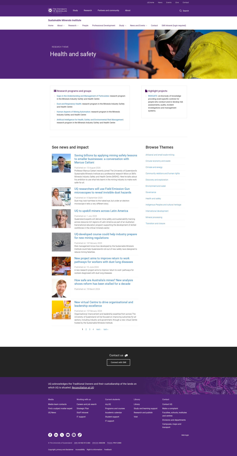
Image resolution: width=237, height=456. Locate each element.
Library (137, 404)
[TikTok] (80, 435)
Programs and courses (115, 408)
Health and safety (153, 198)
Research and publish (143, 412)
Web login (185, 435)
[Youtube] (68, 435)
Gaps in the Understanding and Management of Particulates (83, 96)
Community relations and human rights (163, 173)
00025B (102, 443)
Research (88, 10)
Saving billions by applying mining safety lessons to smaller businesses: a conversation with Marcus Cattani (105, 159)
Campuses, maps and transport (171, 425)
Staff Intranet (82, 412)
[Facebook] (50, 435)
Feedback (108, 450)
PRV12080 (117, 443)
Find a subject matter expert (60, 408)
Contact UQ (167, 404)
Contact (186, 2)
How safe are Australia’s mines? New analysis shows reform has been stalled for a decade (103, 282)
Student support (112, 417)
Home (50, 25)
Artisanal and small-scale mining (160, 155)
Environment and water (156, 186)
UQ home (150, 2)
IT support (81, 417)
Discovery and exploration (157, 180)
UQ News (52, 412)
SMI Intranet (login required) (174, 25)
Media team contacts (57, 404)
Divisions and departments (174, 420)
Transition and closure (155, 223)
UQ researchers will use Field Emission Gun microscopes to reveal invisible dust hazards (102, 190)
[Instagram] (74, 435)
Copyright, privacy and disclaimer (60, 450)
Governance (151, 192)
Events (168, 2)
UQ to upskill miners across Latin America (101, 211)
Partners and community (108, 10)
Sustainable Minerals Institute (64, 20)
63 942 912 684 (84, 443)
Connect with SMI (118, 362)
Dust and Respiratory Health (69, 104)
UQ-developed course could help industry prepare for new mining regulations (105, 236)
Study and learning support (145, 408)
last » (106, 329)
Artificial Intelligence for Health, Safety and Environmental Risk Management (90, 120)
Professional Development (103, 25)
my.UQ (108, 404)
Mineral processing (154, 217)
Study (75, 10)
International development (157, 211)
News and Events (137, 25)
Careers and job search (87, 404)
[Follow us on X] (62, 435)
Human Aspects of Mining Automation (73, 112)
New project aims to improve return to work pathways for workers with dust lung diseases (103, 260)
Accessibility (80, 450)
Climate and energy (154, 167)
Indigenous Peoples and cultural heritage (163, 205)
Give (177, 2)
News (160, 2)
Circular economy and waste (158, 161)
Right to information (94, 450)
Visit (136, 417)
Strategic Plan (83, 408)
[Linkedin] (56, 435)
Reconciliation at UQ (83, 387)
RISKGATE (152, 96)
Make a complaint (170, 408)
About (127, 10)
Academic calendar (113, 412)
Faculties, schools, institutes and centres (174, 414)
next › (98, 329)
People (85, 25)
